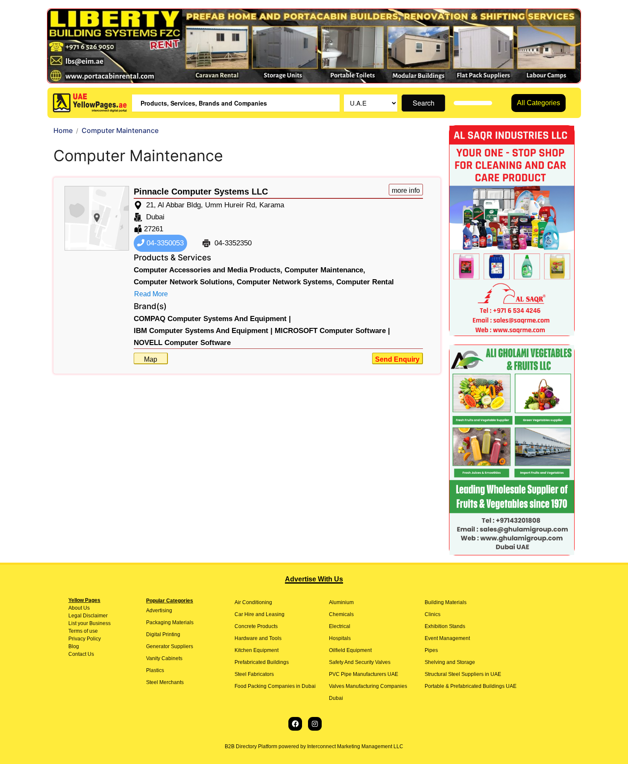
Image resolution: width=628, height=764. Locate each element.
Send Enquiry (397, 359)
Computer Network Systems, (285, 282)
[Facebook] (295, 724)
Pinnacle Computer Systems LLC (201, 191)
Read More (151, 294)
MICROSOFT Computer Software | (332, 331)
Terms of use (83, 631)
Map (150, 359)
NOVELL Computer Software (182, 343)
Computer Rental (365, 282)
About (75, 608)
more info (406, 190)
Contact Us (81, 654)
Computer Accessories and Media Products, (208, 270)
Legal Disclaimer (88, 616)
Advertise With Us (314, 579)
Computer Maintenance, (325, 270)
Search (423, 103)
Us (86, 608)
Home (63, 130)
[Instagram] (315, 724)
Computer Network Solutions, (184, 282)
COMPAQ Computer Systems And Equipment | (212, 319)
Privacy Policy (84, 639)
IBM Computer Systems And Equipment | (203, 331)
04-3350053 (164, 243)
